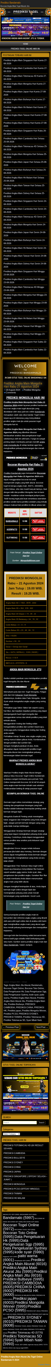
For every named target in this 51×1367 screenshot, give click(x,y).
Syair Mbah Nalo (34, 1020)
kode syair (34, 995)
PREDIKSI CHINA (24, 1007)
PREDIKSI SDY (33, 1311)
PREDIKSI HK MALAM (14, 1198)
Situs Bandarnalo (11, 945)
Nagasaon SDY (10, 1256)
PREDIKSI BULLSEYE (14, 1158)
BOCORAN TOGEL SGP (25, 1229)
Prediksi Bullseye (16, 1004)
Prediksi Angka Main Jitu (25, 1273)
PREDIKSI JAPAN (12, 1172)
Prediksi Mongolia (32, 390)
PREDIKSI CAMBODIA (14, 1153)
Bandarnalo (40, 412)
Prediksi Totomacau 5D (14, 1020)
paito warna (20, 1258)
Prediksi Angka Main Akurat (23, 998)
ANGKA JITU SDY (11, 1214)
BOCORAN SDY (15, 1222)
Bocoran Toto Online (34, 988)
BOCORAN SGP (31, 1222)
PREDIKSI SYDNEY (28, 1014)
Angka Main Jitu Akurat (19, 985)
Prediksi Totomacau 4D (34, 1017)
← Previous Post (11, 1027)
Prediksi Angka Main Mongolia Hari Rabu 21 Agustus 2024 (23, 385)
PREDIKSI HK (20, 1292)
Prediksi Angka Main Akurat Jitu (20, 1269)
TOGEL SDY (21, 1344)
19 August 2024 (13, 390)
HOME (25, 44)
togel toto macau (35, 1344)
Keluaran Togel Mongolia (26, 695)
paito (19, 872)
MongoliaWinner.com (30, 560)
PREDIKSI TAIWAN (13, 1017)
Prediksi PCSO (11, 1014)
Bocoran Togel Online (14, 988)
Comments (11, 392)
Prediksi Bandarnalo (11, 2)
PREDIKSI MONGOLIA (14, 1184)
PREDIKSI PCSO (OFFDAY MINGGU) (21, 1189)
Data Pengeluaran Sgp (35, 991)
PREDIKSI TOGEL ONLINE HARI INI (25, 48)
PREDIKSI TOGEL (23, 1326)
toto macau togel (20, 1348)
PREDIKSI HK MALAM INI (25, 1295)
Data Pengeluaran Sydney (16, 995)
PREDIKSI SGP (24, 1314)
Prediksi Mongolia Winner (34, 1010)
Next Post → (42, 1027)
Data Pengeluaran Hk (14, 991)
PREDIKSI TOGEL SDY (17, 1329)
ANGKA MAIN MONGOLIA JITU (25, 669)
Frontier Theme (44, 1364)
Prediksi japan (14, 1010)
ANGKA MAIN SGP (28, 1214)
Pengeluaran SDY (22, 1260)
